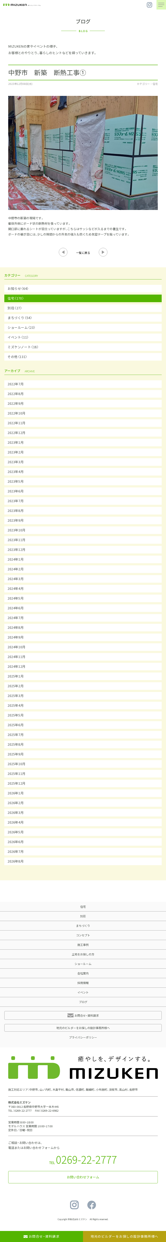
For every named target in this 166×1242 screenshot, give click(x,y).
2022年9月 (16, 403)
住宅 (83, 907)
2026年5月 (16, 832)
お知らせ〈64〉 (18, 288)
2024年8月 (16, 627)
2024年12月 (17, 666)
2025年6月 (16, 725)
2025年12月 (17, 783)
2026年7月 (16, 851)
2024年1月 (16, 559)
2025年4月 (16, 705)
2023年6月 (16, 491)
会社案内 (83, 973)
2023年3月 (16, 462)
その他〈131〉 (17, 356)
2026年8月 (16, 861)
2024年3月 (16, 578)
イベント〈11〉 (18, 337)
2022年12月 (17, 432)
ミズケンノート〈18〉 (23, 347)
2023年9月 (16, 520)
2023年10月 (17, 530)
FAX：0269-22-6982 (46, 1110)
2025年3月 (16, 695)
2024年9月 (16, 637)
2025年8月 (16, 744)
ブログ (83, 1002)
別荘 (83, 916)
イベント (83, 992)
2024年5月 (16, 598)
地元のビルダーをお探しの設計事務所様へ (83, 1028)
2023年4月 (16, 471)
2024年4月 (16, 588)
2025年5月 (16, 715)
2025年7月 (16, 734)
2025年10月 (17, 763)
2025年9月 (16, 754)
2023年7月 (16, 500)
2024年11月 (17, 656)
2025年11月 (17, 773)
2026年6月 (16, 841)
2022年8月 (16, 393)
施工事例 (83, 945)
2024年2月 (16, 569)
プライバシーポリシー (83, 1037)
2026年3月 (16, 812)
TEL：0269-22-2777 (20, 1110)
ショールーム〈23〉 (22, 327)
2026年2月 (16, 802)
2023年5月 (16, 481)
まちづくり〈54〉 (20, 317)
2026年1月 (16, 793)
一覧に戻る (83, 253)
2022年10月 (17, 413)
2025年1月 (16, 676)
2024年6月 (16, 608)
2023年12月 (17, 549)
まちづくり (83, 926)
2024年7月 (16, 617)
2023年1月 (16, 442)
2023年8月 (16, 510)
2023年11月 (17, 539)
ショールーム (83, 964)
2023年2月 (16, 452)
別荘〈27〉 (15, 308)
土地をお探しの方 (83, 954)
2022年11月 (17, 423)
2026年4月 (16, 822)
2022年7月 (16, 384)
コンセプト (83, 935)
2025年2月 (16, 686)
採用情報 (83, 983)
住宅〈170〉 (16, 298)
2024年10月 (17, 647)
